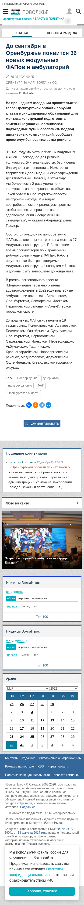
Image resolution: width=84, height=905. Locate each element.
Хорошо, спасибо (42, 891)
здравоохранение (19, 385)
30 (12, 744)
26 (22, 704)
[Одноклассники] (35, 405)
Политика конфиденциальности (27, 775)
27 (32, 704)
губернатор (51, 378)
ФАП (41, 385)
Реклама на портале (19, 766)
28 (42, 704)
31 (22, 744)
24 (22, 736)
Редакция (28, 758)
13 (52, 720)
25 (12, 704)
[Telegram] (42, 405)
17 (22, 728)
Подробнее (27, 807)
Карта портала (58, 766)
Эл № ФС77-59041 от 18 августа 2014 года (39, 830)
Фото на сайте (17, 503)
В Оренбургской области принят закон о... (40, 467)
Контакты (11, 758)
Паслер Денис (27, 378)
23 (12, 736)
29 (52, 704)
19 (42, 728)
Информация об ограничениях (60, 758)
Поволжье (35, 12)
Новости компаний (66, 775)
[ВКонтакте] (29, 405)
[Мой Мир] (48, 405)
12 (42, 720)
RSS (41, 766)
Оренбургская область (17, 19)
